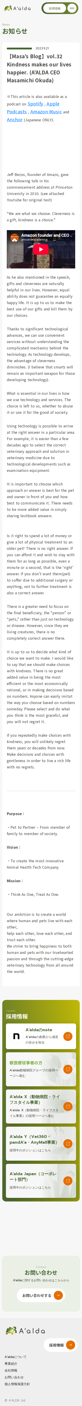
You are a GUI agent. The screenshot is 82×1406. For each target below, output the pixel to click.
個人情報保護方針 (17, 1384)
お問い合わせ (14, 1377)
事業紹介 (11, 1363)
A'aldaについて (16, 1357)
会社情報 (11, 1370)
